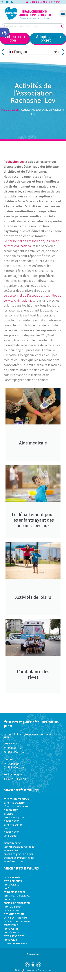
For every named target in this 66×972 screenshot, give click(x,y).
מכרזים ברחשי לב (13, 824)
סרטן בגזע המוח (12, 906)
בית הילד (8, 813)
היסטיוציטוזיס (11, 925)
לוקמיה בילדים (11, 910)
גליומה (7, 888)
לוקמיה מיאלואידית (14, 914)
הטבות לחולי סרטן (13, 861)
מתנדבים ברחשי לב (14, 802)
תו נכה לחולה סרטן (13, 850)
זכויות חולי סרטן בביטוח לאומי (19, 846)
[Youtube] (7, 2)
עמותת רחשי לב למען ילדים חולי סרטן (32, 724)
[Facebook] (12, 2)
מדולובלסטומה (11, 884)
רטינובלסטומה (11, 932)
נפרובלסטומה (11, 928)
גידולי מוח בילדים (13, 881)
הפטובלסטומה (11, 939)
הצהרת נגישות (11, 821)
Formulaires (33, 954)
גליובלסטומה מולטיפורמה (17, 903)
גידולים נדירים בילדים (15, 917)
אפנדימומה (10, 899)
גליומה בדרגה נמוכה (14, 892)
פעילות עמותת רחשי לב (16, 799)
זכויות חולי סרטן (12, 843)
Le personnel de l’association (24, 241)
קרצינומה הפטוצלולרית (16, 943)
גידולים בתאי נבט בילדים (17, 921)
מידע (6, 839)
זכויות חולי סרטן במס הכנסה (18, 854)
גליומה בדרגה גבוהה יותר (17, 895)
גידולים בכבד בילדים (14, 936)
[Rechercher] (61, 26)
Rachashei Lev (14, 161)
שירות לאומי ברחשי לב (16, 806)
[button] (5, 32)
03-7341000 (11, 764)
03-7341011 (11, 748)
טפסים (7, 828)
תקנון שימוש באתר (14, 817)
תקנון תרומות (11, 810)
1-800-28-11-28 (13, 779)
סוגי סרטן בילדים (12, 877)
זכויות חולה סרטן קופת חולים (19, 857)
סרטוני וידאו (10, 835)
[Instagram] (38, 964)
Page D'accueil (10, 109)
